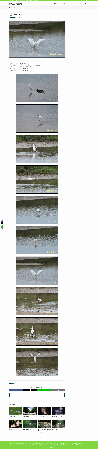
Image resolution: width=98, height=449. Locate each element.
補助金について (24, 443)
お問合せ (77, 444)
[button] (16, 390)
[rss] (86, 0)
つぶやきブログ (28, 444)
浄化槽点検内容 (37, 443)
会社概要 (47, 443)
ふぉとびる (12, 17)
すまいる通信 (61, 444)
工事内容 (30, 443)
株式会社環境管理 (15, 4)
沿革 (52, 443)
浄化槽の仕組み (17, 443)
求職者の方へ (68, 444)
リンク (86, 443)
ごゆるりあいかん (57, 443)
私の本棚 (56, 444)
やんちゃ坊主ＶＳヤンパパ (47, 444)
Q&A (73, 444)
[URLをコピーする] (58, 390)
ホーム (11, 443)
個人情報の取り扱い (80, 443)
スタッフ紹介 (64, 443)
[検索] (88, 0)
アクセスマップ (72, 443)
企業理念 (43, 443)
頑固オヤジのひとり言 (36, 444)
